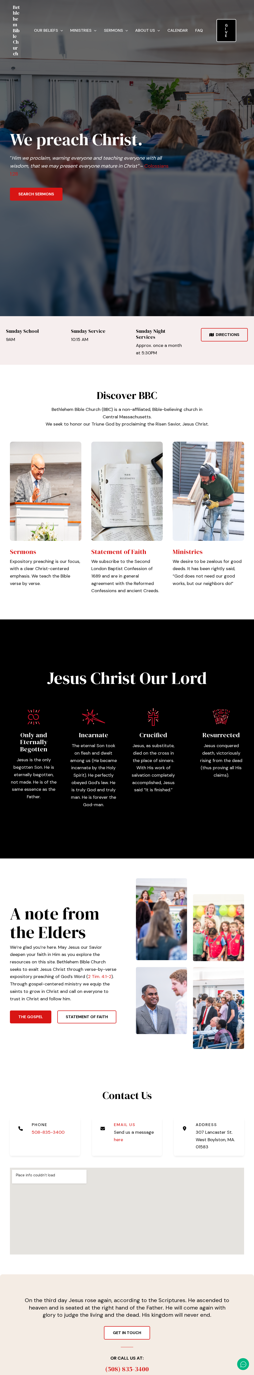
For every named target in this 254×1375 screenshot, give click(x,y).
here (118, 1140)
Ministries (81, 30)
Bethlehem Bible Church (16, 30)
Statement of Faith (118, 551)
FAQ (199, 30)
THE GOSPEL (30, 1016)
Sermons (113, 30)
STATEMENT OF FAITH (87, 1016)
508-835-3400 (48, 1132)
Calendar (177, 30)
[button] (60, 30)
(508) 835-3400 (127, 1369)
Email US (124, 1124)
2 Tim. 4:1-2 (99, 976)
